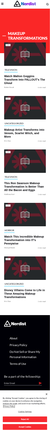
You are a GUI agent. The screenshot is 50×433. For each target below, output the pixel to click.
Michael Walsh (9, 248)
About (13, 338)
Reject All (25, 419)
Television (11, 69)
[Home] (15, 326)
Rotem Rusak (9, 87)
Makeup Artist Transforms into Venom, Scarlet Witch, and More (24, 133)
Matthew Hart (9, 194)
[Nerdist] (25, 4)
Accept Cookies (25, 427)
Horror (9, 230)
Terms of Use (18, 364)
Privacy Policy (18, 345)
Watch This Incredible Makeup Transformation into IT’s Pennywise (24, 240)
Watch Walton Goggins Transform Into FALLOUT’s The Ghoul (24, 80)
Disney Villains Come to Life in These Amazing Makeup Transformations (24, 294)
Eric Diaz (7, 141)
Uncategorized (14, 123)
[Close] (46, 394)
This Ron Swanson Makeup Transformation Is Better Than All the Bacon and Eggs (24, 187)
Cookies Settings (25, 412)
